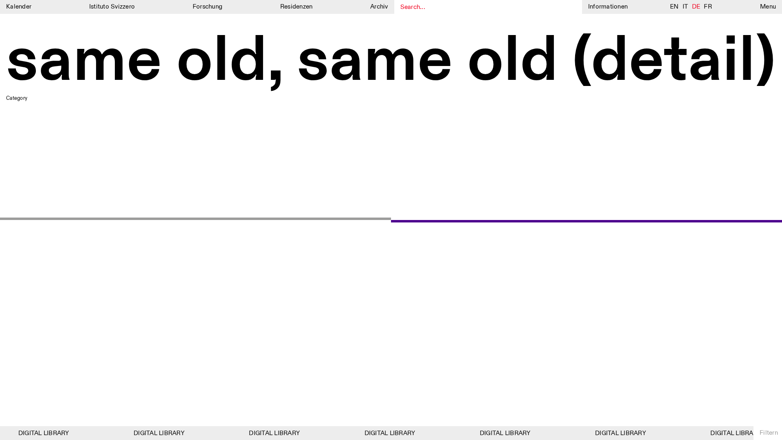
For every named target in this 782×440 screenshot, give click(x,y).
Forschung (207, 7)
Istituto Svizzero (112, 7)
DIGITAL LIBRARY (41, 433)
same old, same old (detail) (390, 62)
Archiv (379, 7)
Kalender (18, 7)
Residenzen (296, 7)
